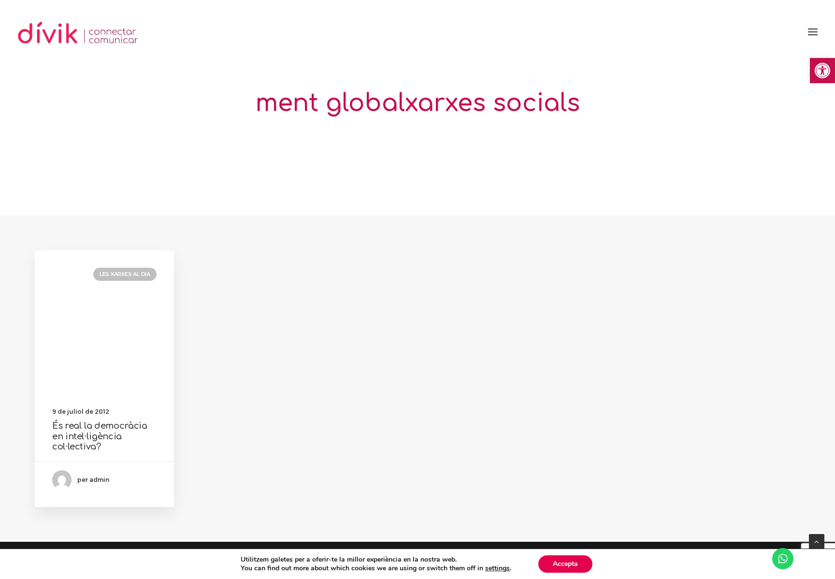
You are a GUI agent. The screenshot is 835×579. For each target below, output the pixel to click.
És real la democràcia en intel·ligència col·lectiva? (99, 436)
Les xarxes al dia (125, 274)
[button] (822, 70)
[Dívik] (78, 31)
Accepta (565, 563)
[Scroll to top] (816, 541)
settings (497, 568)
